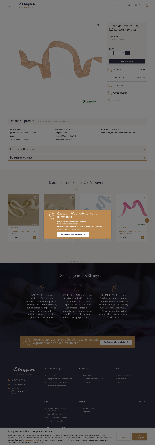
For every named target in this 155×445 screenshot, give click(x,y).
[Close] (109, 208)
